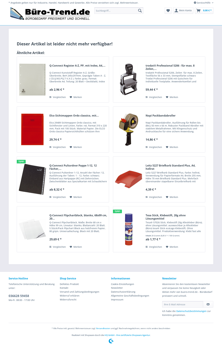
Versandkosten (103, 328)
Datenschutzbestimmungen (191, 311)
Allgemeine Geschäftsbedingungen (130, 295)
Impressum (117, 299)
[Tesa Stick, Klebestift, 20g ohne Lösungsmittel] (128, 229)
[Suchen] (140, 10)
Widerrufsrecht (68, 299)
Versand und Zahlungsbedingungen (79, 291)
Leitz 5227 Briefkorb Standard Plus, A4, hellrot (171, 167)
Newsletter (117, 287)
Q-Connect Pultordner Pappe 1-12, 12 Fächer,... (73, 167)
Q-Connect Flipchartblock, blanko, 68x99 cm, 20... (78, 217)
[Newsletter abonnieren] (208, 304)
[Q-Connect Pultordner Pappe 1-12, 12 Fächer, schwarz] (32, 179)
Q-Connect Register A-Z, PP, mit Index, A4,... (77, 65)
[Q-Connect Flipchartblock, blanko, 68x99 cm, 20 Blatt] (32, 229)
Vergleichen (59, 97)
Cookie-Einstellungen (122, 284)
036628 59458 (19, 296)
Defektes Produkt (69, 284)
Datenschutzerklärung (123, 291)
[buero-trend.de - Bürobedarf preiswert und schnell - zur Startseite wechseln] (50, 15)
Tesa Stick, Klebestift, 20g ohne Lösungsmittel (166, 217)
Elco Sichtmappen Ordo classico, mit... (74, 115)
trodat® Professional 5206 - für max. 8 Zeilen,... (170, 67)
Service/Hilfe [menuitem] (203, 2)
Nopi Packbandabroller (161, 115)
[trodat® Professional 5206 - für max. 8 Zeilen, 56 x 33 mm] (128, 79)
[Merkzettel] (168, 10)
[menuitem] (118, 10)
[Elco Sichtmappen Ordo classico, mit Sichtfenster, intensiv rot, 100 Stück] (32, 129)
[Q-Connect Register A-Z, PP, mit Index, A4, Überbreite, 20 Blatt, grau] (32, 79)
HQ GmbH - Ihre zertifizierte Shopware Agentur (127, 335)
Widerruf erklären (69, 295)
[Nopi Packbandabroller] (128, 129)
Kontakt (64, 287)
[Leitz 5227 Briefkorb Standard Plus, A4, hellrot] (128, 179)
